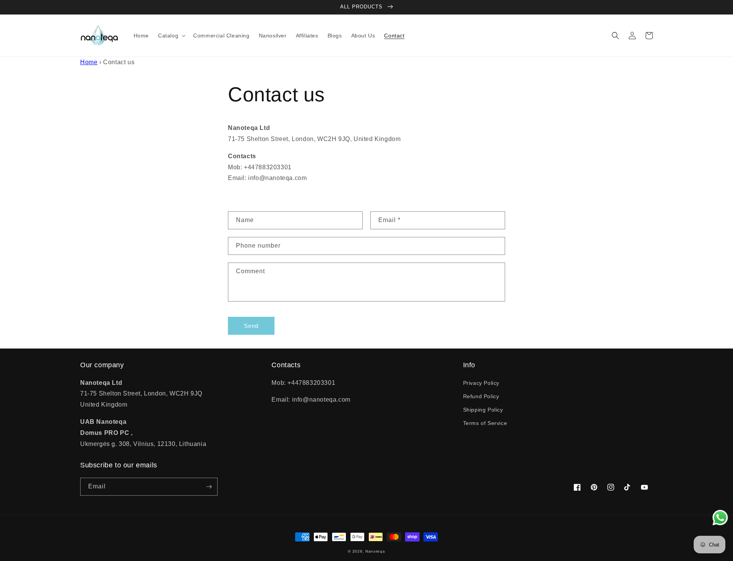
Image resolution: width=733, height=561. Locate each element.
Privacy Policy (481, 383)
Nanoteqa (375, 551)
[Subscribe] (208, 487)
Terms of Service (485, 423)
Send (251, 326)
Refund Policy (481, 396)
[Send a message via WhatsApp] (720, 518)
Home (88, 62)
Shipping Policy (483, 410)
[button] (171, 36)
